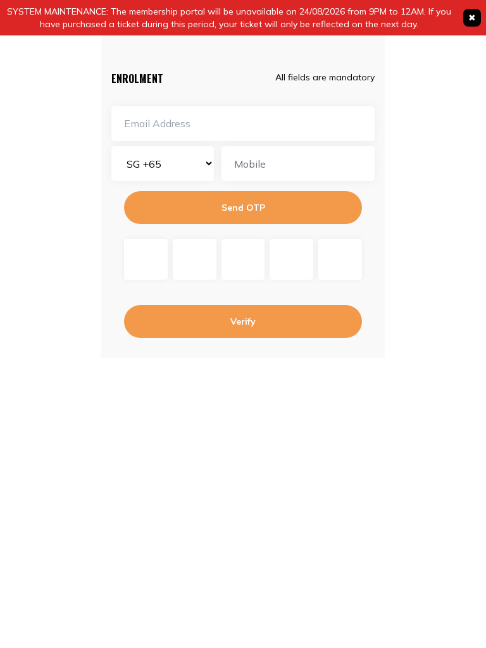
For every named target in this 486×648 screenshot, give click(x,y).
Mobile (250, 164)
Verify (243, 321)
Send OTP (243, 207)
